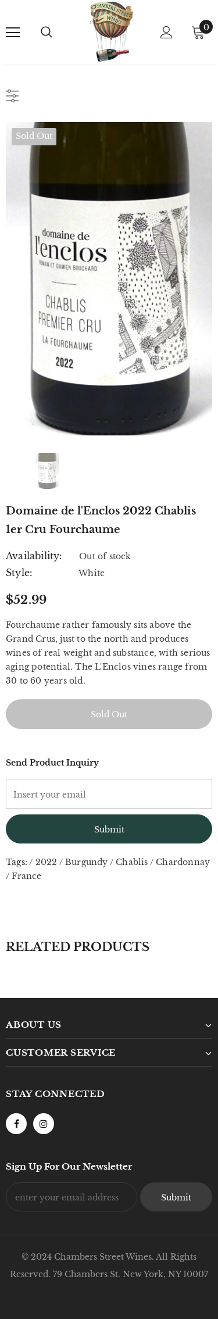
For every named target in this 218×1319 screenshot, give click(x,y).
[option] (109, 278)
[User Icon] (166, 32)
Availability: (34, 556)
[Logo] (110, 32)
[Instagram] (43, 1123)
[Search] (46, 32)
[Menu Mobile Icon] (13, 33)
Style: (19, 572)
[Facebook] (16, 1123)
